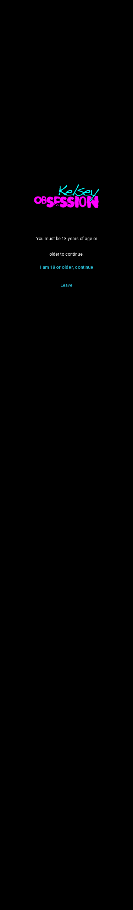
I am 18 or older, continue (66, 267)
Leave (66, 285)
